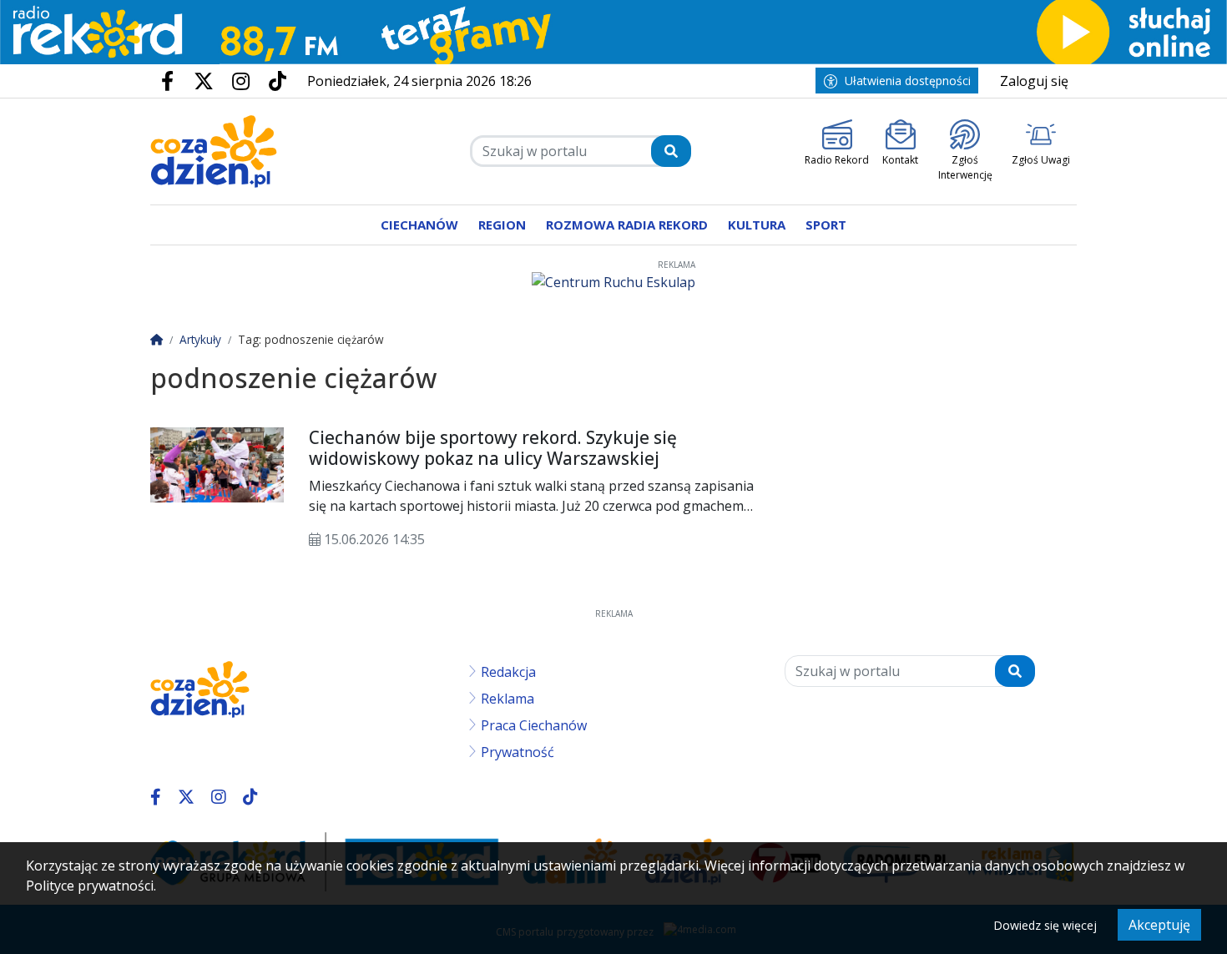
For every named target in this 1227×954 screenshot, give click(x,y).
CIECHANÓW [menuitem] (419, 224)
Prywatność (517, 752)
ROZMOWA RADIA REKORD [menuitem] (627, 224)
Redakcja (508, 672)
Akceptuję (1159, 925)
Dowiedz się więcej (1045, 925)
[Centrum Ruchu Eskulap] (613, 281)
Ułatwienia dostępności (908, 80)
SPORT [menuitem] (825, 224)
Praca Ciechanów (534, 725)
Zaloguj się (1034, 81)
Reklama (507, 698)
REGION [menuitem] (502, 224)
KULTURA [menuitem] (756, 224)
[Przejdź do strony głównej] (214, 151)
